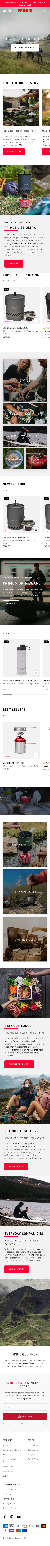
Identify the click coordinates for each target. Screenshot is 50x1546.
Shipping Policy (9, 1508)
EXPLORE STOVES (16, 1166)
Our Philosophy (34, 1445)
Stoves (6, 1445)
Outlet (5, 1476)
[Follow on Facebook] (5, 1517)
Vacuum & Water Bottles (10, 1460)
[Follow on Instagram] (12, 1517)
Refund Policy (9, 1499)
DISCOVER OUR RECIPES (19, 1064)
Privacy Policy (9, 1503)
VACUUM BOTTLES (16, 1269)
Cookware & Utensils (12, 1450)
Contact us (7, 1494)
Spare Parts (8, 1471)
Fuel (5, 1454)
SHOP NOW (13, 263)
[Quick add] (36, 320)
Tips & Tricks (33, 1459)
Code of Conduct (10, 1489)
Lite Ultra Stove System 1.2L (15, 328)
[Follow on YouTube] (19, 1517)
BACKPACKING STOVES (25, 47)
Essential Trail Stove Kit (13, 763)
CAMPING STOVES (13, 151)
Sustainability (34, 1450)
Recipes (31, 1454)
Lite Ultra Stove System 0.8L (15, 537)
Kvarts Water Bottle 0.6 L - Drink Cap (19, 680)
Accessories (8, 1466)
